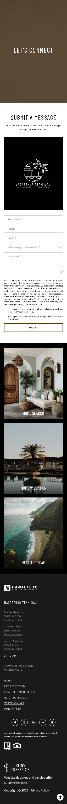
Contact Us (13, 709)
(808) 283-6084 (12, 644)
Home (8, 680)
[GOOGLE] (52, 722)
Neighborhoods (16, 697)
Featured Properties (19, 691)
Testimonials (14, 703)
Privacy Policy (33, 285)
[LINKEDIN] (33, 722)
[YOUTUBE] (42, 722)
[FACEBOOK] (15, 722)
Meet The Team (15, 686)
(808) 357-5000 (12, 616)
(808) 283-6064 (12, 630)
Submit (33, 327)
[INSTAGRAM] (24, 722)
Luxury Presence (15, 782)
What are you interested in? (24, 247)
